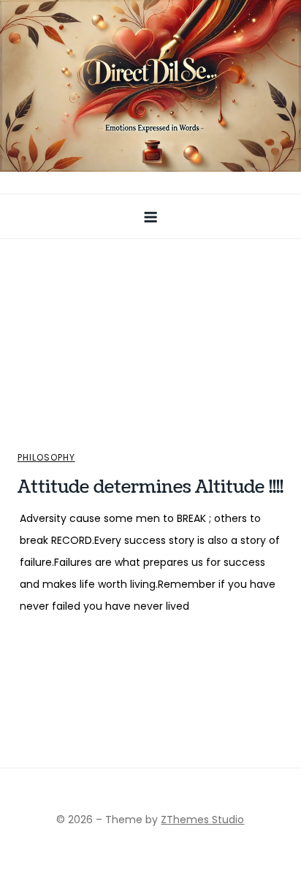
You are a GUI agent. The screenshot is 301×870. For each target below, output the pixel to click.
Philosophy (46, 458)
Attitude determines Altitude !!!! (150, 486)
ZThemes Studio (202, 819)
